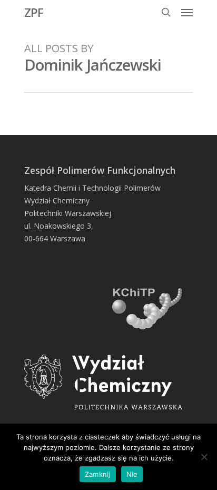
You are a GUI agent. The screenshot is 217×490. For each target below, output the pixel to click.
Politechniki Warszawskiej (67, 213)
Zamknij (98, 474)
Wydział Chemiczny (57, 200)
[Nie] (204, 457)
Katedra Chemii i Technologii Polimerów (92, 188)
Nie (132, 474)
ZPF (33, 12)
